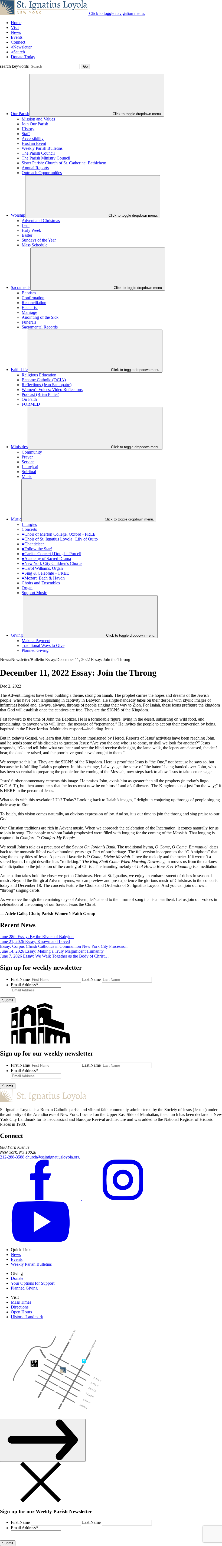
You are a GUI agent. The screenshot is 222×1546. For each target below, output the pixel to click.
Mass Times (21, 1302)
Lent (26, 225)
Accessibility (33, 138)
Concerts (29, 529)
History (28, 128)
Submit (7, 1000)
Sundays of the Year (39, 240)
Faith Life (19, 369)
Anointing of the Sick (40, 317)
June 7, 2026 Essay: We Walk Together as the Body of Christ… (54, 956)
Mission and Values (38, 119)
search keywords (14, 66)
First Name (20, 979)
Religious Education (39, 375)
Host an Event (34, 143)
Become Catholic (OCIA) (44, 379)
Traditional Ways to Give (43, 645)
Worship (18, 215)
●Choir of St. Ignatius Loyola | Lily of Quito (60, 539)
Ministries (19, 446)
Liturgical (30, 466)
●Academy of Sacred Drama (46, 558)
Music (27, 476)
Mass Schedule (34, 245)
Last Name (91, 979)
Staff (26, 133)
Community (32, 452)
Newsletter (22, 47)
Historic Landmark (27, 1316)
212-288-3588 (12, 1157)
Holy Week (31, 230)
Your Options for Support (32, 1283)
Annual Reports (35, 167)
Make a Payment (36, 640)
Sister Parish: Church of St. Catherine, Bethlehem (64, 163)
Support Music (34, 592)
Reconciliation (34, 302)
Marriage (29, 312)
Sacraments (20, 287)
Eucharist (30, 307)
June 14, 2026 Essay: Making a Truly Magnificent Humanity (52, 951)
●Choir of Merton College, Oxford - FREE (59, 534)
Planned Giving (35, 650)
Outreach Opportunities (42, 172)
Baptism (29, 293)
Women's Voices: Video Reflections (52, 389)
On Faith (29, 399)
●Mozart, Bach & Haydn (43, 578)
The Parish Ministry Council (46, 158)
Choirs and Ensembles (41, 583)
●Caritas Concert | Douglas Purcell (51, 553)
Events (16, 37)
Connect (18, 42)
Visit (15, 27)
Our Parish (20, 113)
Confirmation (33, 297)
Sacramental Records (40, 327)
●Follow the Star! (37, 548)
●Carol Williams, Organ (42, 568)
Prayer (27, 457)
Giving (17, 635)
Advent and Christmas (41, 220)
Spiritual (29, 471)
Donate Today (23, 56)
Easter (27, 235)
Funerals (29, 322)
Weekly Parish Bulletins (42, 148)
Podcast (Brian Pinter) (40, 394)
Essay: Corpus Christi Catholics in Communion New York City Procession (64, 946)
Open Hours (21, 1312)
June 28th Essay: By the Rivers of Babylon (37, 936)
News (16, 32)
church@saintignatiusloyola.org (52, 1157)
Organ (27, 587)
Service (28, 462)
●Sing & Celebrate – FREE (45, 573)
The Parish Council (38, 153)
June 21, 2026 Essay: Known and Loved (35, 941)
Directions (19, 1307)
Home (16, 22)
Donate (17, 1278)
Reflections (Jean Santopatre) (46, 384)
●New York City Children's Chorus (52, 563)
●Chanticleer (33, 544)
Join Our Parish (35, 124)
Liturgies (29, 524)
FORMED (31, 404)
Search (19, 52)
